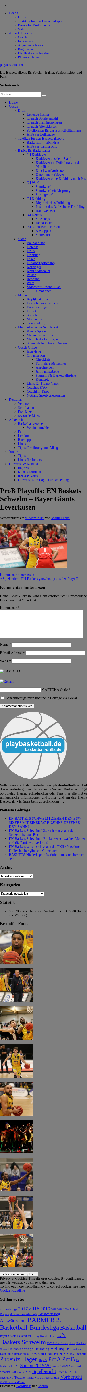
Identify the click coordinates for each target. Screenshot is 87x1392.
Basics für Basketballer (34, 25)
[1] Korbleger (36, 154)
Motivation (34, 319)
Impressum (25, 468)
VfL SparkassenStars (47, 1377)
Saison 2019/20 (35, 1365)
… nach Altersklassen (42, 126)
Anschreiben (45, 367)
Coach (13, 13)
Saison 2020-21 (60, 1366)
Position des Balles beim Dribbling (60, 207)
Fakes (31, 259)
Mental (23, 295)
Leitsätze (33, 311)
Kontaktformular (29, 472)
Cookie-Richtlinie (12, 1290)
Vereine (23, 403)
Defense (32, 247)
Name (5, 644)
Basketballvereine (30, 423)
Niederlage (55, 1353)
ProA (54, 1359)
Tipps (22, 456)
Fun (20, 432)
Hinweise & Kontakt (23, 464)
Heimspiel (60, 1348)
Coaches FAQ (37, 387)
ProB (68, 1359)
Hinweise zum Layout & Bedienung (43, 480)
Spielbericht (44, 1371)
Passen (31, 275)
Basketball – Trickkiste (43, 142)
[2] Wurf (33, 183)
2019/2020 (56, 1309)
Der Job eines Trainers (42, 303)
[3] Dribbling (36, 199)
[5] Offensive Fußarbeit (43, 227)
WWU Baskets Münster (12, 1382)
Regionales (25, 49)
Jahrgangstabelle (47, 371)
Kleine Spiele (36, 331)
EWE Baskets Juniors (57, 1343)
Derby (36, 1336)
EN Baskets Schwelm (33, 53)
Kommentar (9, 608)
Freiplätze (25, 411)
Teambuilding (36, 323)
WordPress (23, 1386)
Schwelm (5, 1371)
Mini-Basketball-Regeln (43, 339)
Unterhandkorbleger (50, 174)
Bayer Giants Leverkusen (16, 1336)
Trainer (30, 1377)
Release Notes (28, 476)
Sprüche (32, 315)
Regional (15, 399)
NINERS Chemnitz (75, 1353)
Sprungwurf (44, 195)
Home (13, 102)
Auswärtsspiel (13, 1320)
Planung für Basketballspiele (56, 375)
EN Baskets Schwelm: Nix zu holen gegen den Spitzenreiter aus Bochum (42, 832)
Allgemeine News (30, 45)
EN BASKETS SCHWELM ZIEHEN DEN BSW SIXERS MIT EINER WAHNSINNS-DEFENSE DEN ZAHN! (45, 822)
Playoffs (43, 1360)
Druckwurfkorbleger (50, 170)
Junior (13, 452)
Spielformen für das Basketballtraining (54, 130)
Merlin (43, 1386)
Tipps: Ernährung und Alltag (38, 448)
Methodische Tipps (40, 335)
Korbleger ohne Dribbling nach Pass (61, 178)
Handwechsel (45, 211)
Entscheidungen (38, 307)
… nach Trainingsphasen (44, 122)
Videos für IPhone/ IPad (44, 287)
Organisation (36, 355)
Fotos (72, 1343)
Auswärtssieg (49, 1314)
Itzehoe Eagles (21, 1354)
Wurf (30, 283)
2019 (45, 1308)
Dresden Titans (48, 1336)
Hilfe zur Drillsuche (41, 134)
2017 (23, 1308)
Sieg (28, 1371)
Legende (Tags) (38, 114)
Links (22, 444)
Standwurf (43, 187)
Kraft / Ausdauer (38, 271)
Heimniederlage (20, 1349)
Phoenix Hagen (29, 57)
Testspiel (19, 1377)
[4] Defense (35, 215)
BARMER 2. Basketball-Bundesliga (30, 1323)
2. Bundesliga (8, 1309)
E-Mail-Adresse (12, 653)
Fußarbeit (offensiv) (41, 263)
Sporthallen (26, 407)
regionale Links (29, 415)
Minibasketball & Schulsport (38, 327)
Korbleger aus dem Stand (53, 158)
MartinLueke (60, 518)
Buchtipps (25, 440)
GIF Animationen (39, 291)
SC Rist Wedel (18, 1372)
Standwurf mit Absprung (53, 191)
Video (22, 29)
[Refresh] (7, 681)
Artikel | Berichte (21, 33)
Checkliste (43, 359)
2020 (66, 1309)
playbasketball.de (12, 65)
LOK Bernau (38, 1353)
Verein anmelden (38, 427)
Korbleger (34, 267)
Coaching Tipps (38, 391)
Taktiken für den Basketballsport (41, 21)
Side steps (43, 219)
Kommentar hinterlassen (17, 575)
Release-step (44, 223)
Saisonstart (75, 1366)
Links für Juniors (30, 460)
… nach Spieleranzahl (42, 118)
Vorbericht (71, 1377)
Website (5, 661)
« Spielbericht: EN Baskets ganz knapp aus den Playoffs (39, 579)
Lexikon (24, 436)
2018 (34, 1308)
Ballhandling (36, 243)
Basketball (73, 1327)
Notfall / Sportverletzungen (46, 395)
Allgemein (16, 419)
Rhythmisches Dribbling (53, 203)
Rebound (33, 279)
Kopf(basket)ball (38, 299)
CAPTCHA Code (55, 689)
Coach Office (27, 347)
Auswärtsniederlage (23, 1314)
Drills (22, 17)
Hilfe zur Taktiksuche (42, 146)
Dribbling (33, 255)
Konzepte (42, 379)
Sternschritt (44, 235)
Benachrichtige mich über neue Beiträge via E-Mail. (42, 698)
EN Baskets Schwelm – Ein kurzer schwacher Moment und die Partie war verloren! (48, 840)
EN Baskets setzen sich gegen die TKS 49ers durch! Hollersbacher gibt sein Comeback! (46, 849)
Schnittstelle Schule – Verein (47, 343)
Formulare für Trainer (51, 363)
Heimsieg (41, 1349)
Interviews (25, 41)
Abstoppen (43, 231)
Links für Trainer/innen (43, 383)
